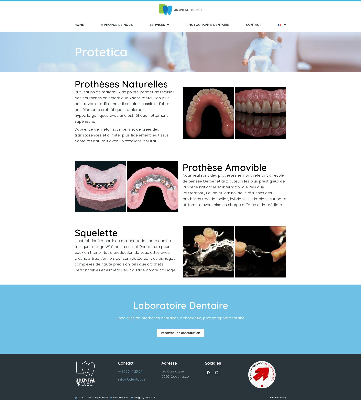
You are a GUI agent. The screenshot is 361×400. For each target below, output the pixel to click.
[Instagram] (216, 372)
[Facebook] (208, 372)
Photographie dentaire (208, 25)
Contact (253, 25)
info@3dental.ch (131, 379)
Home (79, 25)
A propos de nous (117, 25)
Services (157, 25)
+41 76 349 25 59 (130, 371)
